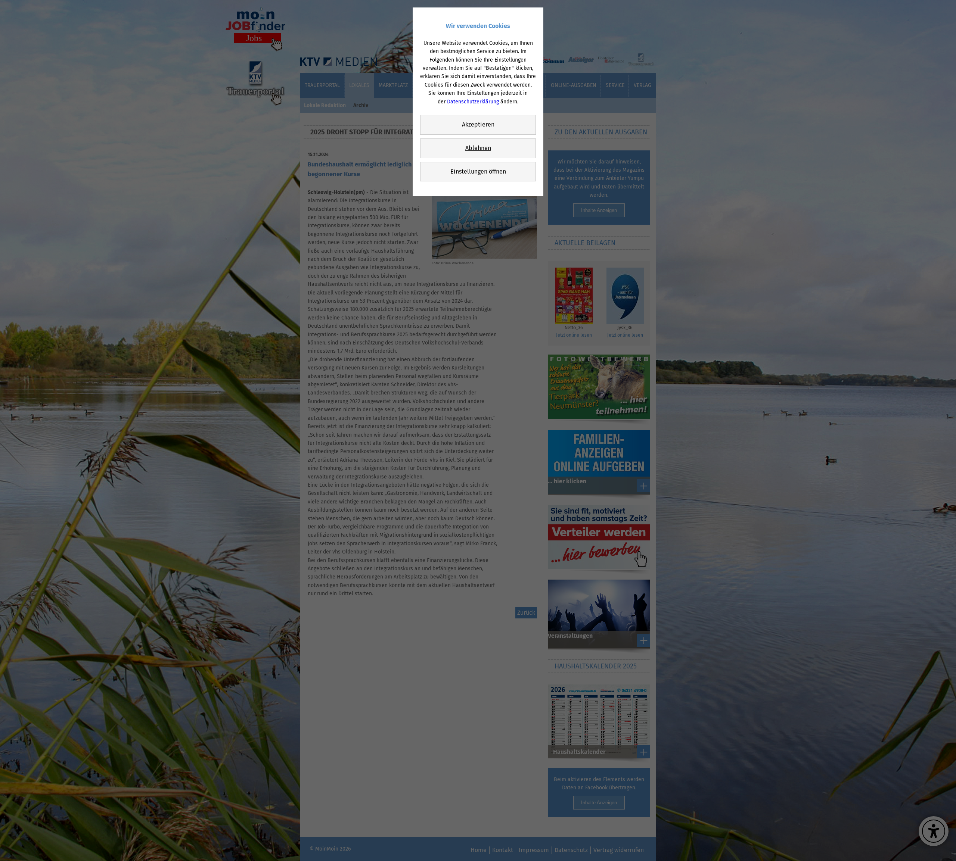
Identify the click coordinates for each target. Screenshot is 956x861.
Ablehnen (478, 148)
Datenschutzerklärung (473, 102)
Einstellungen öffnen (478, 171)
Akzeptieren (478, 124)
